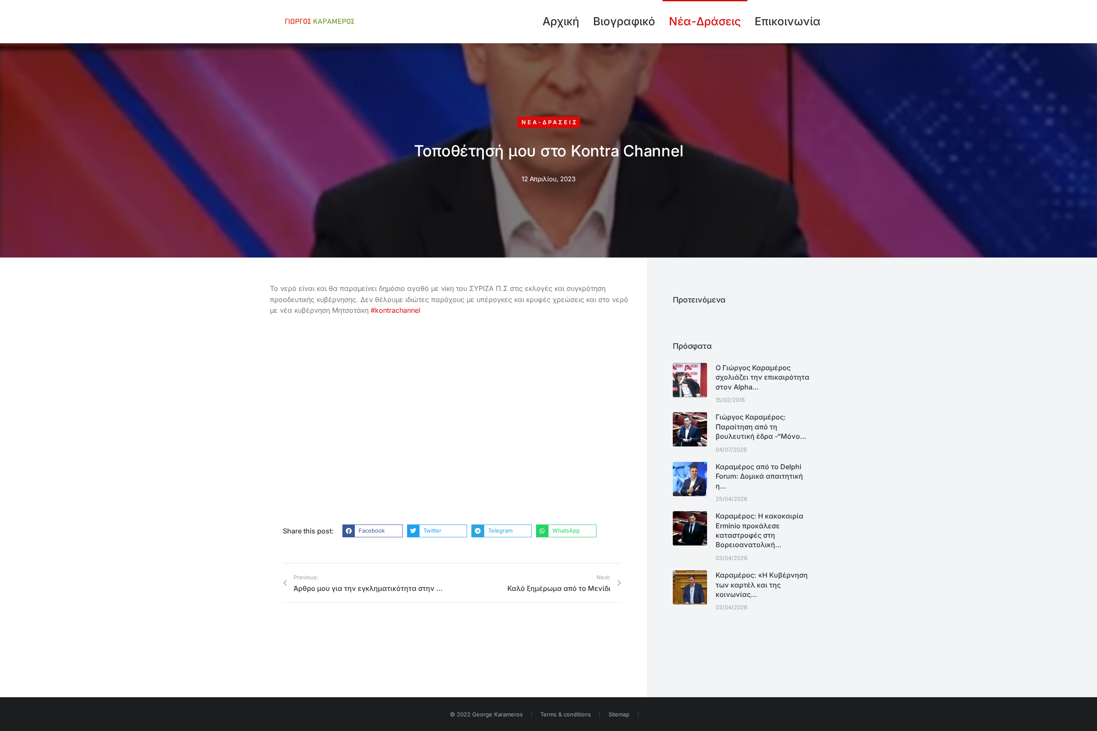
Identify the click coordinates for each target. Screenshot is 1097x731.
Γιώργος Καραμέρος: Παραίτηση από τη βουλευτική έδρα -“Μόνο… (761, 426)
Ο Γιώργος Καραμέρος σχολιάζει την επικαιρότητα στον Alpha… (762, 377)
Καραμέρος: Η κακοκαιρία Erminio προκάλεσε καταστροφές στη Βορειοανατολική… (759, 530)
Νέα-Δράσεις (550, 122)
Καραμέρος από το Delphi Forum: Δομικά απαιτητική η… (759, 476)
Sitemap (618, 714)
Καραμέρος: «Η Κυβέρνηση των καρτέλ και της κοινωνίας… (762, 585)
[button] (372, 530)
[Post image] (690, 380)
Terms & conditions (565, 714)
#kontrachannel (395, 310)
